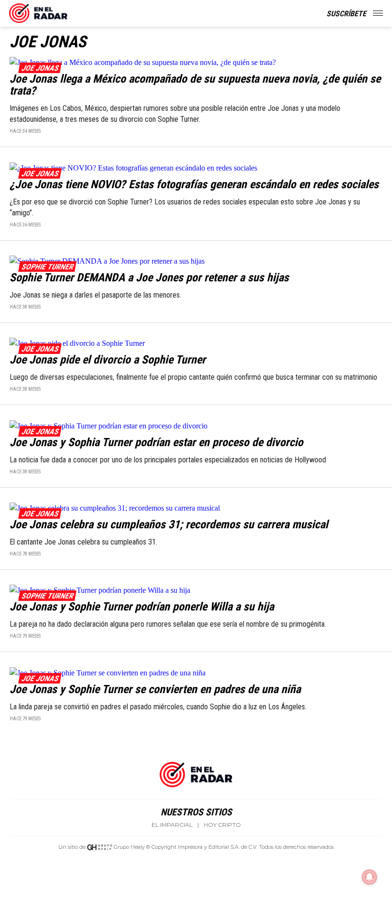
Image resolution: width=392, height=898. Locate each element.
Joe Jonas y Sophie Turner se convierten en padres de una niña (155, 689)
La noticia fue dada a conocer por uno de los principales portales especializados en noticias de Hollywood (169, 459)
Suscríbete (346, 13)
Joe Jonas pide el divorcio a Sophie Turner (108, 359)
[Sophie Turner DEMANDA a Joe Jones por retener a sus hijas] (196, 261)
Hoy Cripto (222, 825)
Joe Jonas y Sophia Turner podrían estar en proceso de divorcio (156, 442)
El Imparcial (172, 825)
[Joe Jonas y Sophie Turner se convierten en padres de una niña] (196, 672)
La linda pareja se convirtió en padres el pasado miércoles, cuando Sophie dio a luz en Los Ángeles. (158, 706)
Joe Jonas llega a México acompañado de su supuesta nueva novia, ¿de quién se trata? (195, 84)
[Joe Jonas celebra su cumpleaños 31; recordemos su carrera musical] (196, 507)
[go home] (38, 11)
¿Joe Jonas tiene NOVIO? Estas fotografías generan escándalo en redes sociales (194, 184)
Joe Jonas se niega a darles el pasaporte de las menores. (97, 294)
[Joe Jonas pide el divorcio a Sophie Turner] (196, 343)
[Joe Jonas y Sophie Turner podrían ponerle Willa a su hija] (196, 590)
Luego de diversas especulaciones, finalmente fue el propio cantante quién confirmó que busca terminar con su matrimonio (193, 377)
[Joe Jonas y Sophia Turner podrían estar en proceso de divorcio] (196, 425)
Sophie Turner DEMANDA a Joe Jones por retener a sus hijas (149, 277)
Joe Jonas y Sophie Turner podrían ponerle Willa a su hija (142, 606)
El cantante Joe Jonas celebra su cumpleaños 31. (83, 541)
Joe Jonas (40, 68)
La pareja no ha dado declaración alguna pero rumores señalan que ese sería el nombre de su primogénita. (168, 624)
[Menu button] (378, 13)
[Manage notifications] (369, 877)
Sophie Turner (47, 266)
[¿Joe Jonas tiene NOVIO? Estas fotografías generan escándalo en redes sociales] (196, 167)
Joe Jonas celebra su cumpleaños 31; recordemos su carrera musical (169, 524)
